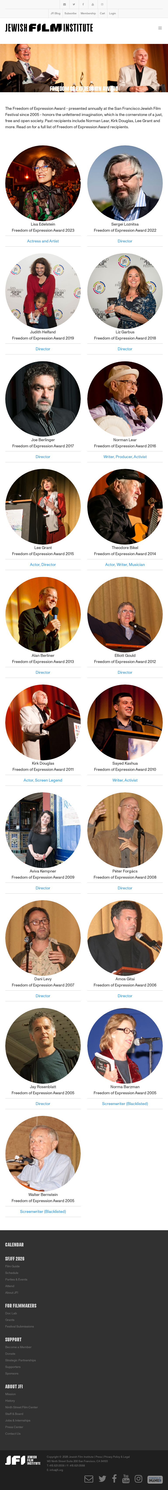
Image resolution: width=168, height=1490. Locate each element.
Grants (9, 1320)
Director (125, 241)
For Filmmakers (21, 1306)
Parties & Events (16, 1279)
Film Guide (12, 1266)
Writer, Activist (125, 780)
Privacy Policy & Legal (117, 1456)
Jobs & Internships (17, 1420)
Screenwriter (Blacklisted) (125, 1103)
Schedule (11, 1273)
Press (99, 1456)
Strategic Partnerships (20, 1360)
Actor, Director (43, 564)
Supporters (13, 1367)
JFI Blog (55, 13)
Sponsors (11, 1373)
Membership (88, 13)
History (10, 1401)
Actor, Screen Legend (43, 780)
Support (13, 1339)
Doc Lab (11, 1313)
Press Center (14, 1427)
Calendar (14, 1245)
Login (112, 13)
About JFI (11, 1293)
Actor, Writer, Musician (125, 564)
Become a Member (18, 1347)
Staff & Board (14, 1414)
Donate (10, 1354)
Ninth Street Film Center (21, 1407)
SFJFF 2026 (14, 1259)
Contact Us (13, 1434)
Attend (9, 1286)
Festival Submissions (19, 1326)
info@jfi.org (56, 1470)
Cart (102, 13)
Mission (10, 1394)
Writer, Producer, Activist (125, 456)
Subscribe (71, 13)
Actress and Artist (43, 241)
